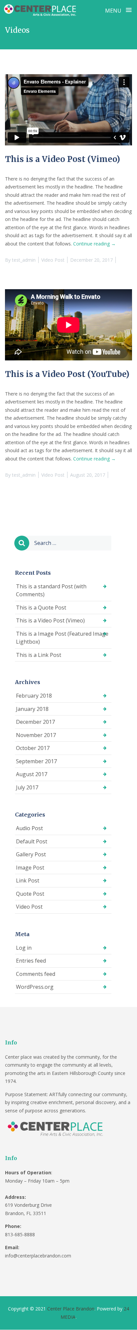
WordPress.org (35, 986)
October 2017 (33, 748)
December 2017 (35, 721)
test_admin (24, 260)
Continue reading (94, 243)
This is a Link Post (38, 655)
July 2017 (27, 787)
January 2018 (32, 709)
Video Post (53, 260)
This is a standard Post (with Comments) (51, 590)
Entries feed (31, 960)
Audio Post (29, 828)
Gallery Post (31, 854)
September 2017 (36, 761)
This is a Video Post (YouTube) (67, 374)
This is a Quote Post (41, 607)
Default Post (31, 841)
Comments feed (35, 974)
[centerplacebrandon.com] (41, 9)
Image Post (30, 867)
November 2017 (36, 735)
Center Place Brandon (70, 1308)
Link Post (27, 880)
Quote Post (30, 893)
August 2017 (31, 774)
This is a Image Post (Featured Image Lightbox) (62, 638)
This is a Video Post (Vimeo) (62, 159)
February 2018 (34, 695)
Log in (24, 947)
